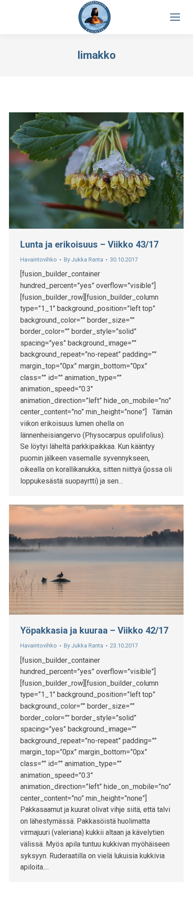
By (83, 259)
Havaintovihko (38, 259)
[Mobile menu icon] (175, 17)
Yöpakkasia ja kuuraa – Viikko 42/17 (94, 630)
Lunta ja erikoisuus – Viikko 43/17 (89, 244)
